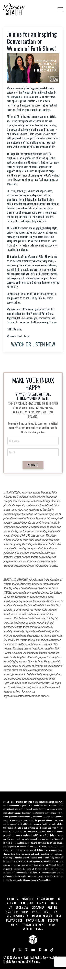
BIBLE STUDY (26, 903)
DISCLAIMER (38, 907)
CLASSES (41, 903)
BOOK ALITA (22, 907)
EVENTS (36, 912)
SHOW (14, 925)
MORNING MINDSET (42, 916)
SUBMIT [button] (33, 465)
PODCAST (53, 920)
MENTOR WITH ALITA (17, 916)
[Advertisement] (33, 750)
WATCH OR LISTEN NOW (33, 344)
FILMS (47, 912)
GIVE (56, 912)
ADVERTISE (27, 899)
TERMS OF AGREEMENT (33, 925)
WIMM (52, 925)
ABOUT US (12, 899)
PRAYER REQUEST (35, 920)
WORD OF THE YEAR (33, 929)
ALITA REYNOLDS (45, 899)
